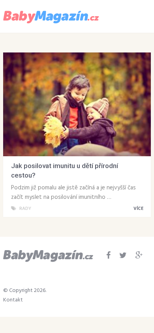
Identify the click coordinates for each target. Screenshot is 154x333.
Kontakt (13, 300)
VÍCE (139, 209)
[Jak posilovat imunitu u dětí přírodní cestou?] (77, 104)
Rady (25, 209)
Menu (127, 16)
